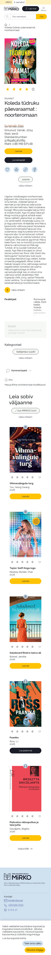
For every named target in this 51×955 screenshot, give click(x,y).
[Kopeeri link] (25, 169)
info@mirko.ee (15, 900)
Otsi (41, 16)
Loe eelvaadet (18, 160)
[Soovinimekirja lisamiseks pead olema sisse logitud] (7, 169)
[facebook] (34, 169)
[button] (15, 290)
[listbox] (25, 179)
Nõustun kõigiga (34, 950)
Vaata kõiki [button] (23, 848)
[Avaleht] (11, 8)
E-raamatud (19, 2)
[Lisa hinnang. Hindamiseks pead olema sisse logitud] (20, 89)
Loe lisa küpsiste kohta (14, 938)
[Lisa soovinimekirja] (40, 477)
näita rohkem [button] (25, 185)
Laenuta (18, 151)
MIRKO (9, 2)
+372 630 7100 (15, 905)
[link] (14, 126)
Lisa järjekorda (25, 750)
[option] (25, 179)
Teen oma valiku (32, 943)
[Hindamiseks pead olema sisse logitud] (16, 169)
